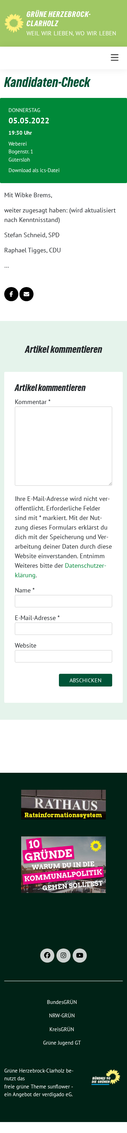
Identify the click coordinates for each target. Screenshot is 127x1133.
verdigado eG (57, 1094)
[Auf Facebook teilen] (11, 294)
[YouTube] (80, 955)
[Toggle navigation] (115, 58)
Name (25, 590)
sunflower (59, 1086)
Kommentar (32, 402)
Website (25, 645)
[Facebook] (47, 955)
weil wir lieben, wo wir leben (71, 33)
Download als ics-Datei (34, 170)
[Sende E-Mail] (26, 294)
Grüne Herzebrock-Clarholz (58, 19)
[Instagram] (63, 955)
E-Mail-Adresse (37, 618)
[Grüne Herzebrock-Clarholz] (14, 22)
